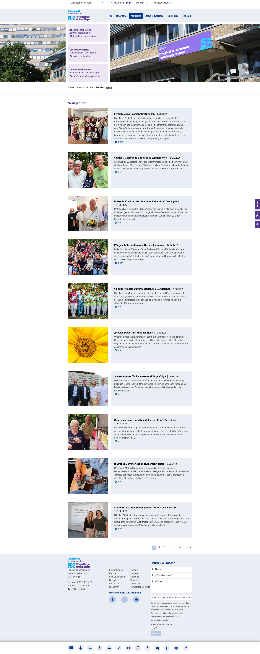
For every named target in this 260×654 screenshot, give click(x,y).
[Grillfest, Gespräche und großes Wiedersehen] (88, 187)
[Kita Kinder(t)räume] (128, 648)
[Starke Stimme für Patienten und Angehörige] (88, 406)
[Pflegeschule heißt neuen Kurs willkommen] (88, 275)
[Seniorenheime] (99, 648)
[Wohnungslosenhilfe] (157, 648)
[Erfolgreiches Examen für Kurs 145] (88, 143)
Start (92, 88)
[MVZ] (90, 648)
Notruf (257, 204)
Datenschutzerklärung (159, 620)
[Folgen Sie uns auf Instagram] (124, 599)
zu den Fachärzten (81, 56)
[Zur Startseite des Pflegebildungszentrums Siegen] (79, 15)
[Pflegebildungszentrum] (176, 648)
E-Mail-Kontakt (78, 589)
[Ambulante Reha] (119, 648)
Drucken (140, 3)
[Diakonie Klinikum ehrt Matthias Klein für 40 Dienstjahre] (88, 231)
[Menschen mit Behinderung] (147, 648)
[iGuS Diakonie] (186, 648)
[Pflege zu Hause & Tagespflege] (109, 648)
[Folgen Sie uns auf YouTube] (136, 599)
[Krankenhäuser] (80, 648)
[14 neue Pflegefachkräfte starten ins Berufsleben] (88, 318)
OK (155, 628)
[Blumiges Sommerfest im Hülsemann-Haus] (88, 493)
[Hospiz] (167, 648)
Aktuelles (100, 88)
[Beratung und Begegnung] (138, 648)
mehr (120, 142)
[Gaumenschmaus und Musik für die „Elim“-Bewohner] (88, 449)
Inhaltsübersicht (161, 3)
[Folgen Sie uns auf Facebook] (112, 599)
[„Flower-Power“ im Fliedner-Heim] (88, 362)
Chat (257, 215)
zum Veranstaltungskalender (86, 76)
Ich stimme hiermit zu (162, 625)
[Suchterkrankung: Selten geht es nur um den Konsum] (88, 537)
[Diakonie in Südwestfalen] (71, 648)
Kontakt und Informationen (85, 36)
